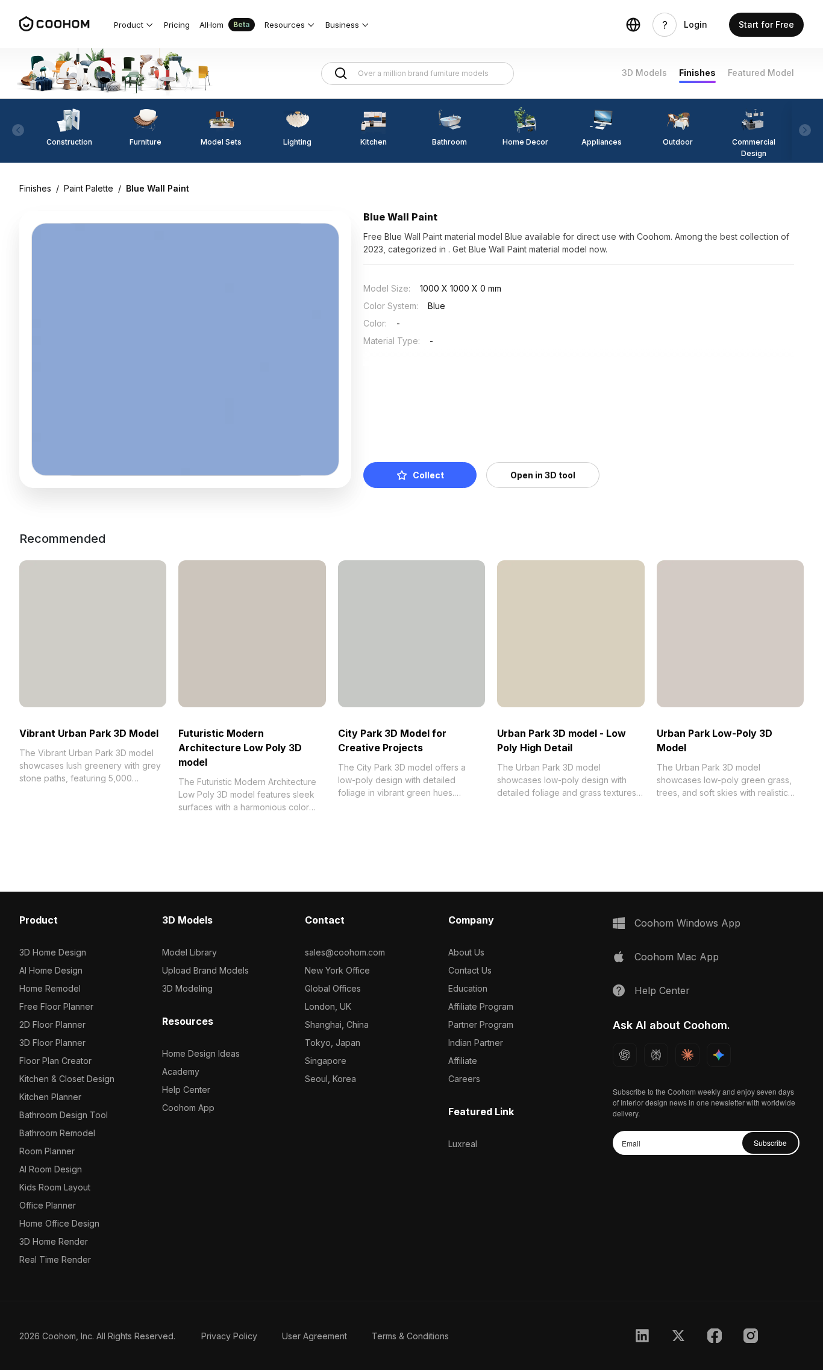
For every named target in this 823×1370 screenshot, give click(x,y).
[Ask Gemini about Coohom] (719, 1055)
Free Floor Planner (56, 1006)
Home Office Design (59, 1223)
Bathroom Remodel (57, 1133)
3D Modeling (187, 988)
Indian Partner (475, 1042)
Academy (180, 1071)
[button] (134, 24)
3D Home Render (53, 1241)
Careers (464, 1079)
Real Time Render (55, 1259)
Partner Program (480, 1024)
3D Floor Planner (52, 1042)
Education (467, 988)
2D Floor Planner (52, 1024)
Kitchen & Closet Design (66, 1079)
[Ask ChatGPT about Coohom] (625, 1055)
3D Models (644, 72)
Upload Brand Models (205, 970)
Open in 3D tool (542, 475)
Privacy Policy (229, 1336)
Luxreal (462, 1144)
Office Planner (47, 1205)
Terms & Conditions (410, 1336)
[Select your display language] (633, 25)
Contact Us (470, 970)
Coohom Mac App (676, 957)
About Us (466, 952)
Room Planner (47, 1151)
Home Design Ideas (201, 1053)
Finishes (697, 72)
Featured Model (761, 72)
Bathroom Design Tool (63, 1115)
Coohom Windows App (687, 923)
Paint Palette (88, 188)
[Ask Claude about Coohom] (687, 1055)
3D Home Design (52, 952)
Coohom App (188, 1108)
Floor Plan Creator (55, 1061)
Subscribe (770, 1142)
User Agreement (314, 1336)
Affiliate (462, 1061)
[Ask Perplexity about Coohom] (656, 1055)
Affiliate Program (480, 1006)
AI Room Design (50, 1169)
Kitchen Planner (50, 1097)
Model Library (189, 952)
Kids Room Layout (54, 1187)
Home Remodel (50, 988)
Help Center (186, 1089)
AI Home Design (51, 970)
